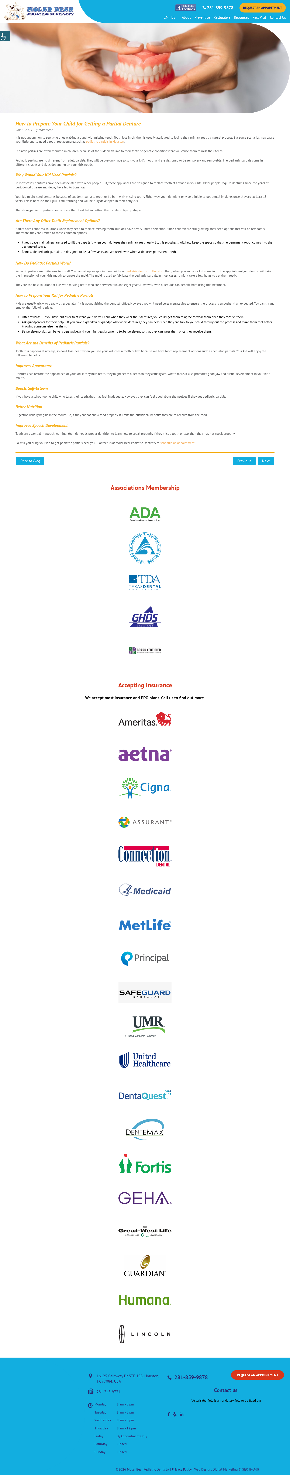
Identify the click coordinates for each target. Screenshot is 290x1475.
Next (266, 460)
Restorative (222, 17)
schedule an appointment (177, 443)
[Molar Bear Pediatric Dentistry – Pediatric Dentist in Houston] (39, 11)
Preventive (202, 17)
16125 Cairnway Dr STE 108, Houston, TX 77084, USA (128, 1378)
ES (173, 17)
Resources (241, 17)
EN (166, 17)
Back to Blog (30, 460)
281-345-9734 (108, 1391)
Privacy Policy (182, 1469)
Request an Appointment (262, 8)
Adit (256, 1469)
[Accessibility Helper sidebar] (5, 36)
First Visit (259, 17)
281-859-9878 (219, 7)
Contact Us (278, 17)
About (186, 17)
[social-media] (169, 1414)
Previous (244, 460)
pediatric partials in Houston (105, 141)
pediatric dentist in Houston (144, 271)
